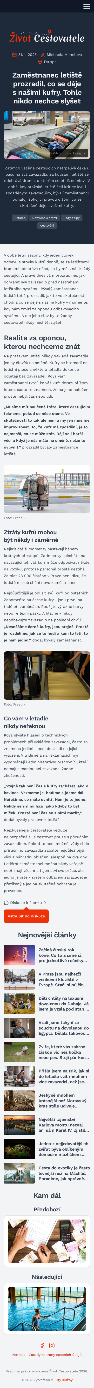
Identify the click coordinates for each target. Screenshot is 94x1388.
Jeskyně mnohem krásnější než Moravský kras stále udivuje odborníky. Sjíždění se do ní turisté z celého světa (64, 1106)
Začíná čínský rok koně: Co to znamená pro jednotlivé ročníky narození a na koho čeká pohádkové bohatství (63, 960)
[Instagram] (52, 1345)
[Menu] (86, 6)
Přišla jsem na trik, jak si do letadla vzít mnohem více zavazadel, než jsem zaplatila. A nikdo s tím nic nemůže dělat (64, 1081)
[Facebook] (42, 1345)
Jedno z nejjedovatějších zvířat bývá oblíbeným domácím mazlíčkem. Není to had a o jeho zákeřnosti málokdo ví (63, 1154)
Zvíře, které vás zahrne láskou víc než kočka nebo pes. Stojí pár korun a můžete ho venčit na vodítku (64, 1057)
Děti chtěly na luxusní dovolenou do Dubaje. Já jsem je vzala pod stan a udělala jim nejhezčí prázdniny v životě (64, 1009)
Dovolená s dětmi (44, 218)
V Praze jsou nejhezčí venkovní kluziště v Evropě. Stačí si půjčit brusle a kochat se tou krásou (62, 984)
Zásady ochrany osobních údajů (55, 1355)
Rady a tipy (72, 218)
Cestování (47, 225)
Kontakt (18, 1355)
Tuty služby (63, 1380)
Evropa (50, 62)
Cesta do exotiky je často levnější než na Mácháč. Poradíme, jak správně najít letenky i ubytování (64, 1176)
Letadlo (20, 218)
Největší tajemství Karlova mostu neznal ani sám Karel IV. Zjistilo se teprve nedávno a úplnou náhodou (63, 1130)
